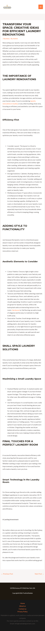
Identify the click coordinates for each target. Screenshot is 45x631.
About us (22, 606)
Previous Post (7, 574)
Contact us (22, 609)
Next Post (39, 574)
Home (22, 603)
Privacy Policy (22, 611)
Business (6, 39)
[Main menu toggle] (40, 7)
